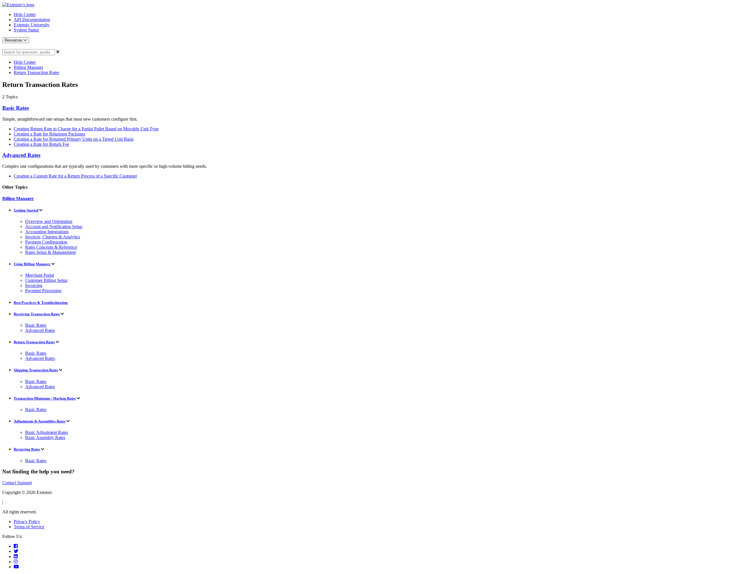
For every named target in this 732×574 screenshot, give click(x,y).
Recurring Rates (27, 449)
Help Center (25, 14)
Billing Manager (28, 67)
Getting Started (26, 210)
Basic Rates (15, 108)
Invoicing (33, 285)
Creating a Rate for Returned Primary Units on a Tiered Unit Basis (74, 139)
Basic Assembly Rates (45, 437)
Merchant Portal (39, 275)
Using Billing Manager (32, 264)
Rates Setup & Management (50, 252)
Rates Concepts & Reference (51, 247)
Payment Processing (43, 290)
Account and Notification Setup (53, 226)
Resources (14, 40)
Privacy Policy (27, 521)
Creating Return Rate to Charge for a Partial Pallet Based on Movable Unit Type (86, 128)
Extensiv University (31, 24)
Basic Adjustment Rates (46, 432)
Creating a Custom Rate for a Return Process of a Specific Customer (75, 176)
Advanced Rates (21, 155)
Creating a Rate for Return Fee (41, 144)
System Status (26, 29)
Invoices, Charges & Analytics (52, 236)
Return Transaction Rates (36, 72)
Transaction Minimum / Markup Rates (45, 398)
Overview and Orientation (48, 221)
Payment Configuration (46, 242)
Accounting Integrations (47, 231)
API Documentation (32, 19)
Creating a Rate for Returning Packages (49, 133)
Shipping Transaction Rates (36, 370)
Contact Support (17, 482)
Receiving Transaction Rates (37, 314)
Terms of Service (29, 526)
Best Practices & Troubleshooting (41, 302)
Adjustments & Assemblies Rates (39, 421)
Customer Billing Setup (46, 280)
